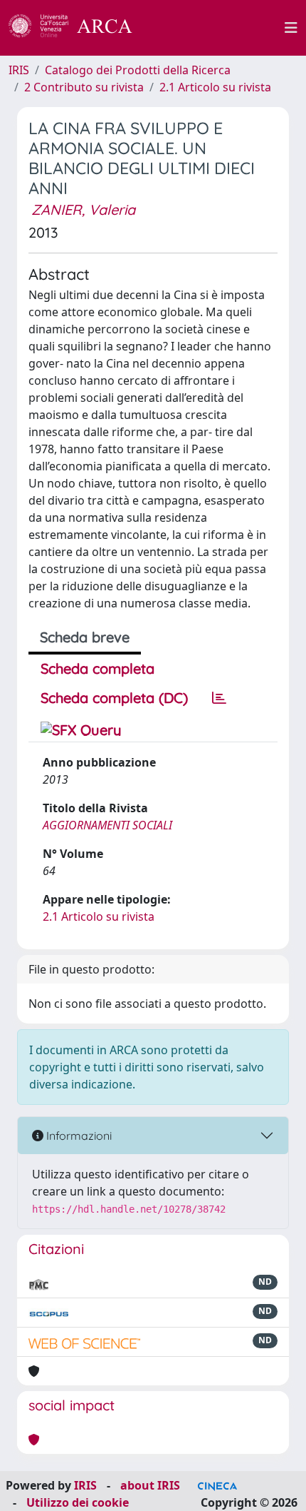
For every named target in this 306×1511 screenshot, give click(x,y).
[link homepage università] (216, 28)
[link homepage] (78, 28)
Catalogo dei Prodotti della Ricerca (138, 70)
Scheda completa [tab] (97, 668)
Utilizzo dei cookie (77, 1502)
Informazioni (77, 1135)
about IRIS (150, 1485)
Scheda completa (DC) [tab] (114, 698)
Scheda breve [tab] (85, 637)
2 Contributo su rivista (84, 87)
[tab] (219, 698)
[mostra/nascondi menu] (291, 28)
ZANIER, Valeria (83, 209)
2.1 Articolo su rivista (215, 87)
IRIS (19, 70)
